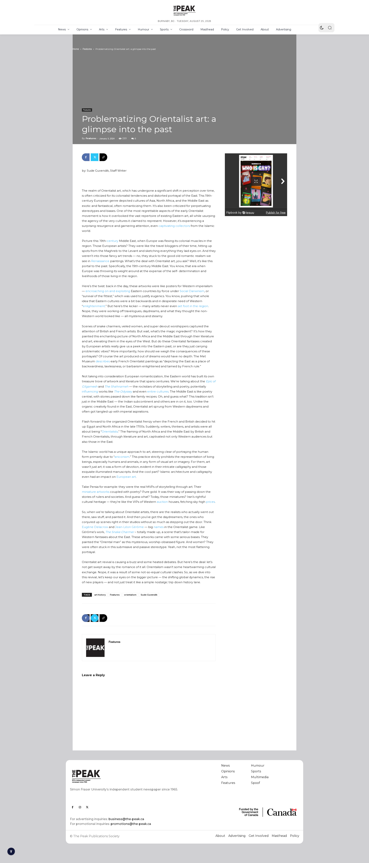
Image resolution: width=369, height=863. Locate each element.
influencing (90, 391)
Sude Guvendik (149, 594)
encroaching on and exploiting (108, 291)
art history (100, 594)
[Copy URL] (103, 157)
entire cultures (158, 391)
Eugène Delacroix (95, 527)
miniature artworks (95, 492)
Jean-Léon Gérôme (129, 527)
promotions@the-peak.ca (131, 824)
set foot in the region (193, 306)
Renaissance (100, 261)
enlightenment (94, 306)
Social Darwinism (192, 291)
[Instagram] (80, 807)
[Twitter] (94, 157)
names (159, 527)
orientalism (130, 594)
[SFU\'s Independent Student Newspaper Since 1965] (125, 776)
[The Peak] (184, 10)
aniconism (122, 457)
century (112, 241)
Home (76, 48)
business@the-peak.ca (126, 819)
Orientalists (110, 431)
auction (162, 502)
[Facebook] (86, 157)
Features (87, 48)
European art (126, 477)
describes (103, 361)
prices (210, 502)
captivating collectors (174, 226)
